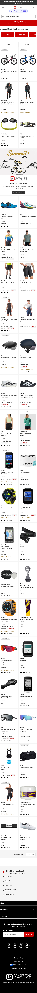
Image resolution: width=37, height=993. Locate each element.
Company (3, 916)
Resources (4, 909)
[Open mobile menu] (3, 7)
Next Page (31, 854)
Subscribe (28, 934)
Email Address (8, 930)
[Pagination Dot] (16, 24)
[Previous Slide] (1, 2)
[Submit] (3, 16)
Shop (2, 903)
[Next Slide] (35, 2)
